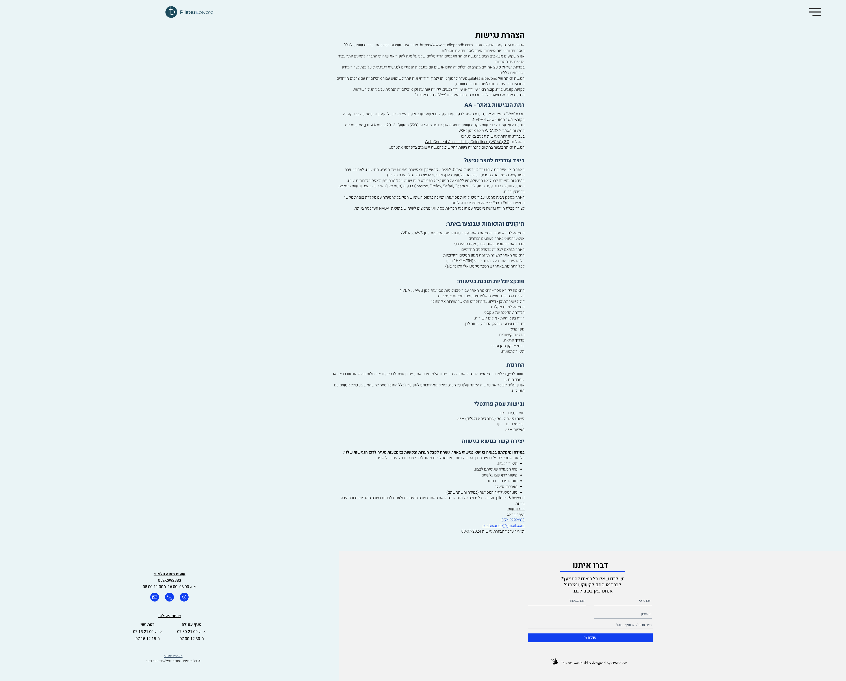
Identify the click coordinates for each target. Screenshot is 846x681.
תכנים (481, 136)
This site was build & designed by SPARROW (594, 663)
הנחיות (506, 136)
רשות (462, 147)
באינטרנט (468, 136)
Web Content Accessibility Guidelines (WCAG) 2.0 (467, 142)
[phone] (169, 597)
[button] (815, 12)
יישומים (424, 147)
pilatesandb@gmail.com (503, 526)
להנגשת (437, 147)
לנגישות (493, 136)
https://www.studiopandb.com (446, 45)
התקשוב (451, 147)
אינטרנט (396, 147)
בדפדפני (410, 147)
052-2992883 (513, 520)
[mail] (154, 597)
